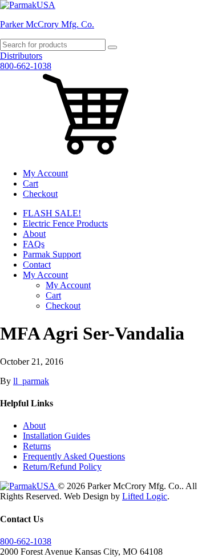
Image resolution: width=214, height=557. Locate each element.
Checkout (40, 194)
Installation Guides (56, 436)
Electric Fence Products (65, 223)
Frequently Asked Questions (74, 456)
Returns (37, 446)
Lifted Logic (144, 496)
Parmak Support (52, 254)
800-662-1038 (25, 66)
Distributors (21, 55)
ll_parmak (31, 381)
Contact (37, 264)
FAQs (34, 244)
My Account (45, 173)
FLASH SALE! (52, 213)
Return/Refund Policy (62, 466)
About (34, 234)
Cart (30, 183)
